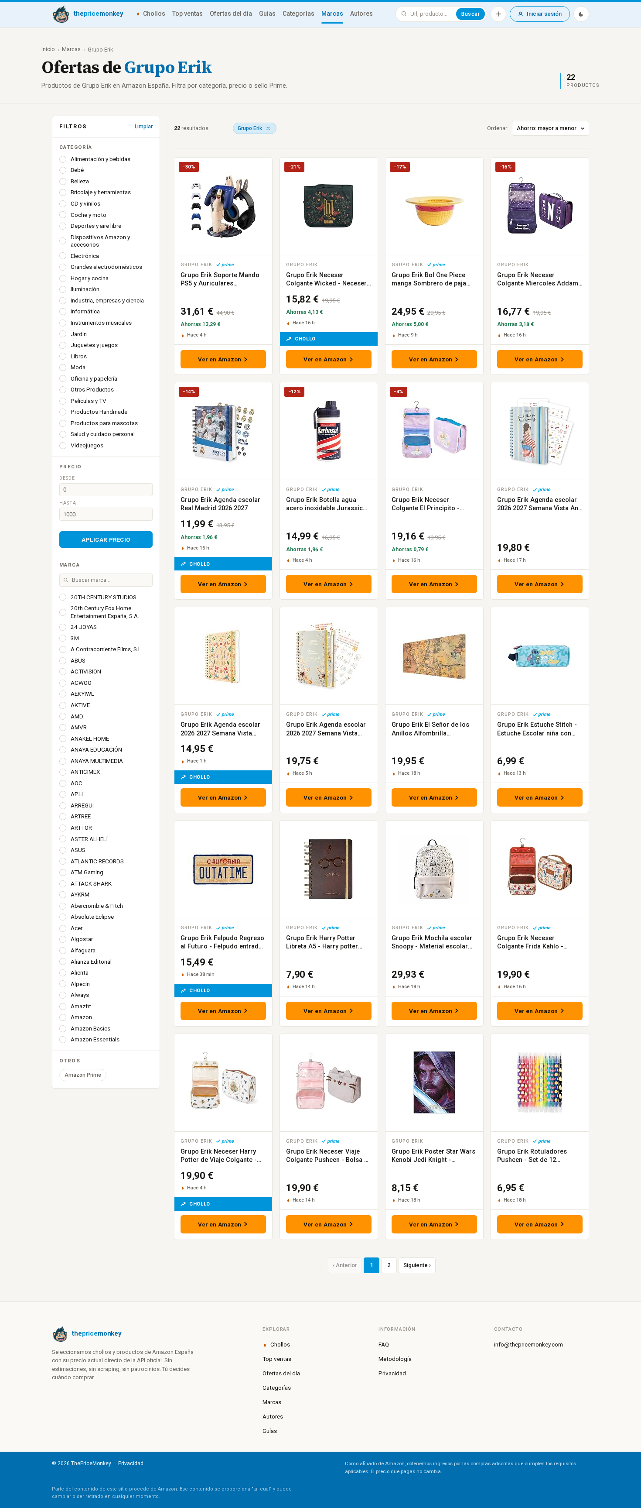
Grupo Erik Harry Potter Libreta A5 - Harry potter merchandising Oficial (322, 946)
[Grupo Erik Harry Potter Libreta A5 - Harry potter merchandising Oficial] (329, 869)
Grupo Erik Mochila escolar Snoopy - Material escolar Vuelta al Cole (432, 946)
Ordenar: (497, 128)
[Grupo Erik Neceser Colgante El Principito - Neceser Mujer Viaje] (434, 431)
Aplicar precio (106, 539)
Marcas (332, 13)
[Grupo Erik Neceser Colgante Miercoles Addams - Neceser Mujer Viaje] (540, 206)
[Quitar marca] (268, 128)
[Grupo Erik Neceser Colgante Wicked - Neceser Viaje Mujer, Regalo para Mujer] (329, 206)
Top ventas (187, 13)
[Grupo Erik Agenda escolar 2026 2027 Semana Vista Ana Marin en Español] (540, 431)
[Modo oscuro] (581, 14)
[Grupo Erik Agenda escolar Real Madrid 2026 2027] (223, 431)
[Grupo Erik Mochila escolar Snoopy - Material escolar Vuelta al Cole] (434, 869)
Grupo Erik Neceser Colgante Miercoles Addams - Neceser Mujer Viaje (539, 283)
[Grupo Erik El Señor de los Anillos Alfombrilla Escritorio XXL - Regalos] (434, 655)
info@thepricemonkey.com (528, 1344)
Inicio (48, 49)
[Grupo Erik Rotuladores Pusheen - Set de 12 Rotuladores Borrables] (540, 1082)
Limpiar (144, 127)
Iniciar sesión (544, 13)
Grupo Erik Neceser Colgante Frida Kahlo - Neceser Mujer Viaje (530, 946)
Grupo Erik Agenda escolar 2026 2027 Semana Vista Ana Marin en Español (539, 508)
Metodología (395, 1358)
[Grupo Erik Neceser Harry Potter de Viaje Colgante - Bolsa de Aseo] (223, 1082)
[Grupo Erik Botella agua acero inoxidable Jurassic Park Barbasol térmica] (329, 431)
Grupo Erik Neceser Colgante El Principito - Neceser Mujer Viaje (426, 508)
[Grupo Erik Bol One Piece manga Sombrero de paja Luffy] (434, 206)
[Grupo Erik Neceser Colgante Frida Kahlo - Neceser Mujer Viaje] (540, 869)
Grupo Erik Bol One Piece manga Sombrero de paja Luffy (429, 283)
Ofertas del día (231, 13)
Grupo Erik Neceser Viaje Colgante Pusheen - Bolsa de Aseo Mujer (329, 1160)
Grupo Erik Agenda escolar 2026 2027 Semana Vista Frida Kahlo (220, 733)
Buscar (470, 14)
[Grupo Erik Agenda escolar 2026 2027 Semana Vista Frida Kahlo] (223, 655)
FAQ (383, 1344)
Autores (361, 13)
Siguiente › (417, 1265)
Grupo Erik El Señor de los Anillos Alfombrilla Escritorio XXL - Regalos (430, 733)
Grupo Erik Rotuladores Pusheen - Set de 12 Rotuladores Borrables (532, 1160)
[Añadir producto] (498, 14)
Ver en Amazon (220, 359)
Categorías (298, 13)
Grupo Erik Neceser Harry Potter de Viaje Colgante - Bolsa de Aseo (219, 1160)
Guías (267, 13)
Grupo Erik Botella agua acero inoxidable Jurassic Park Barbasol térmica (324, 508)
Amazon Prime (83, 1075)
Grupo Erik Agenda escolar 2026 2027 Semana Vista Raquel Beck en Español (326, 733)
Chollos (154, 13)
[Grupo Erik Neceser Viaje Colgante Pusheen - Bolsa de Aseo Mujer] (329, 1082)
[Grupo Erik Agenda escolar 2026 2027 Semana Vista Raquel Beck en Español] (329, 655)
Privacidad (392, 1373)
